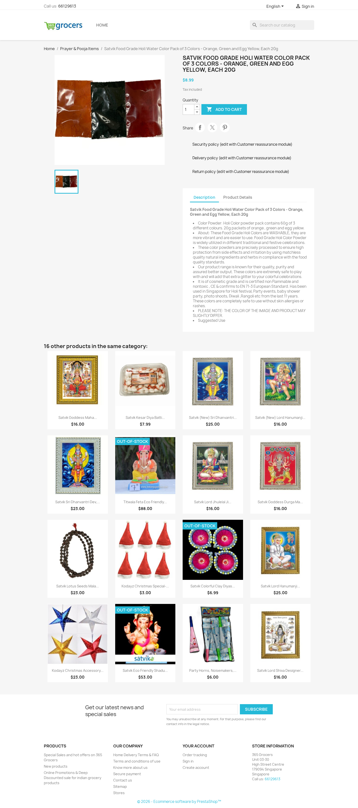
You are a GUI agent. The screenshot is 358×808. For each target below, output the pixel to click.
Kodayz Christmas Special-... (145, 586)
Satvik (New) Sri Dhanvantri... (213, 417)
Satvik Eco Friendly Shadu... (145, 670)
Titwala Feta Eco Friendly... (145, 502)
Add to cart (224, 109)
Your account (198, 746)
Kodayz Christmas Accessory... (78, 670)
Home (102, 25)
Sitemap (120, 786)
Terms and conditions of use (136, 761)
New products (55, 766)
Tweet (212, 127)
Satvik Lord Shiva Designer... (280, 670)
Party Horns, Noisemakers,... (212, 670)
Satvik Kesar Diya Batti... (145, 417)
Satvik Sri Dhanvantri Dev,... (77, 502)
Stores (119, 792)
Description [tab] (204, 197)
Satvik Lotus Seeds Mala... (77, 586)
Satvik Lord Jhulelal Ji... (212, 502)
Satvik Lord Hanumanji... (280, 586)
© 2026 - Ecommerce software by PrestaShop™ (179, 801)
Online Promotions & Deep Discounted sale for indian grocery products (72, 777)
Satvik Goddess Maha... (77, 417)
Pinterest (225, 127)
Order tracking (195, 755)
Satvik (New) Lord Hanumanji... (280, 417)
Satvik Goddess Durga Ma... (280, 502)
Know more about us (130, 767)
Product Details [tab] (237, 197)
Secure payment (127, 774)
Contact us (122, 780)
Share (200, 127)
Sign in (188, 761)
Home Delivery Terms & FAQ (136, 755)
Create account (196, 767)
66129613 (67, 6)
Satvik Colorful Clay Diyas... (212, 586)
